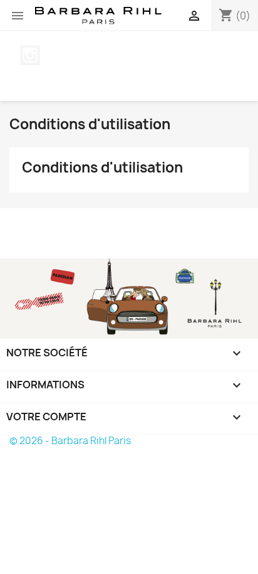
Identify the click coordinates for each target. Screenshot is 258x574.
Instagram (30, 55)
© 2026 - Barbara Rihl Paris (70, 440)
